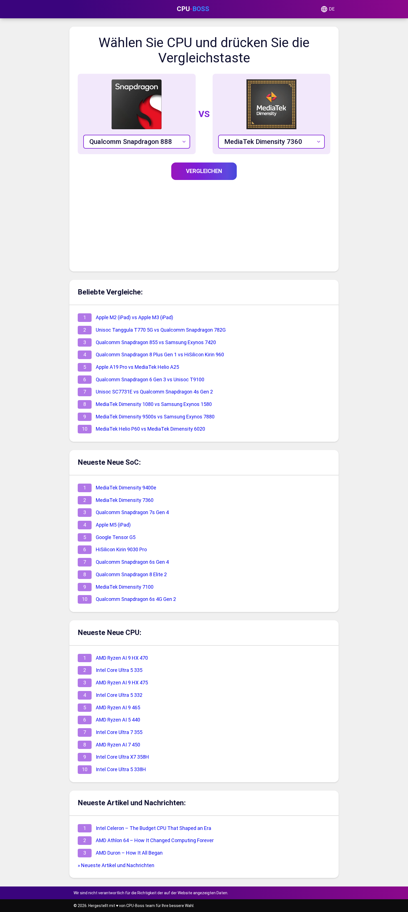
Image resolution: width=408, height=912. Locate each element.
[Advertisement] (204, 221)
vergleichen (204, 171)
